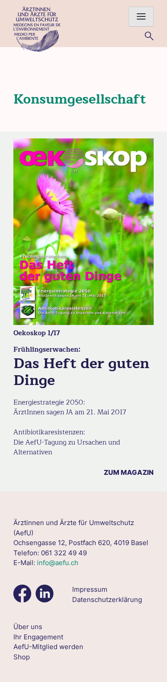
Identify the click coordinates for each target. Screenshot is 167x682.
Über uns (27, 626)
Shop (21, 657)
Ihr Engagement (38, 637)
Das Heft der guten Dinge (81, 372)
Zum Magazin (129, 472)
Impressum (89, 589)
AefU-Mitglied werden (48, 646)
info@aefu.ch (57, 562)
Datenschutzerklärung (107, 599)
